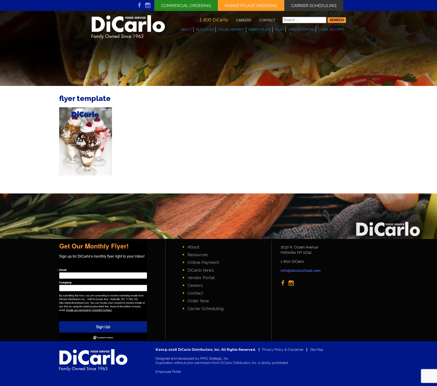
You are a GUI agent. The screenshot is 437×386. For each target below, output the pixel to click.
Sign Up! (103, 327)
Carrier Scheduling (313, 5)
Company (65, 282)
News (279, 29)
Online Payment (231, 29)
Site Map (316, 350)
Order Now (198, 300)
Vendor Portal (301, 29)
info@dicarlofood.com (300, 270)
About (186, 29)
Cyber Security (331, 29)
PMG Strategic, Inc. (214, 359)
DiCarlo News (201, 270)
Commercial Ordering (186, 5)
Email (62, 269)
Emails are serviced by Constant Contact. (89, 310)
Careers (243, 20)
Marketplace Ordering (251, 5)
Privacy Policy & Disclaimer (283, 350)
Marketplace (260, 29)
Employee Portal (168, 372)
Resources (205, 29)
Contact (267, 20)
